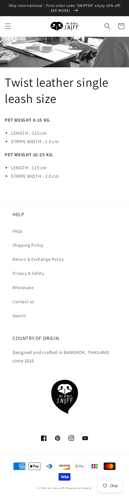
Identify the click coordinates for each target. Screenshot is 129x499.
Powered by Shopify (78, 488)
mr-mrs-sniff (56, 488)
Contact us (23, 301)
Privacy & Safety (28, 273)
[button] (8, 26)
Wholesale (23, 287)
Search (19, 315)
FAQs (17, 231)
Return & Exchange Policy (38, 259)
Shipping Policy (28, 245)
